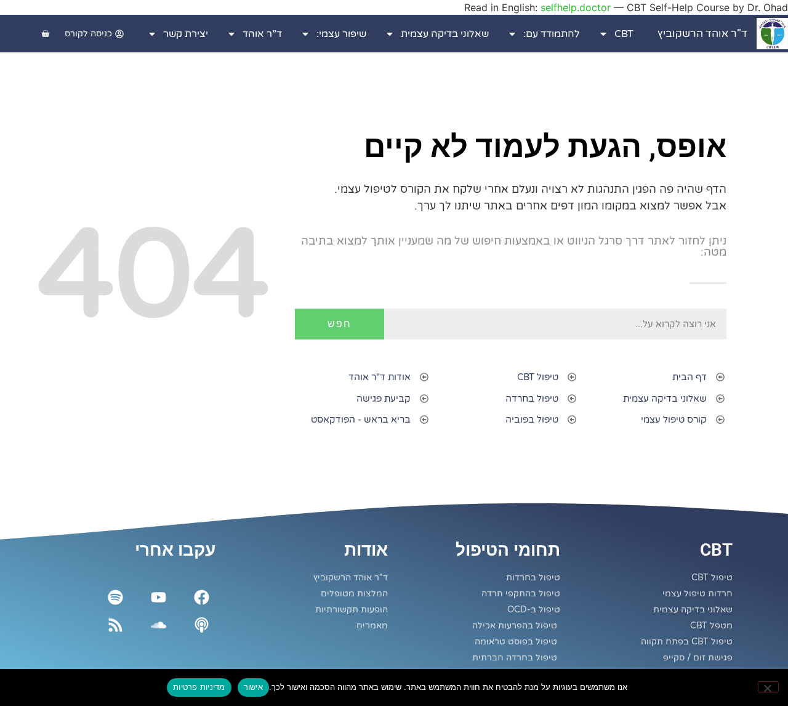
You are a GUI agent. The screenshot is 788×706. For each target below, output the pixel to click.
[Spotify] (115, 597)
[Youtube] (158, 597)
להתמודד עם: (551, 34)
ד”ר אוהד (262, 34)
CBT (623, 34)
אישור (253, 687)
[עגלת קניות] (45, 34)
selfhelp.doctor (576, 7)
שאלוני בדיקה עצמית (445, 34)
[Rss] (115, 625)
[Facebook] (201, 597)
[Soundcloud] (158, 625)
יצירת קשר (185, 34)
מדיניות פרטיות (199, 687)
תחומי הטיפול (508, 550)
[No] (768, 686)
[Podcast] (201, 625)
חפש (340, 324)
